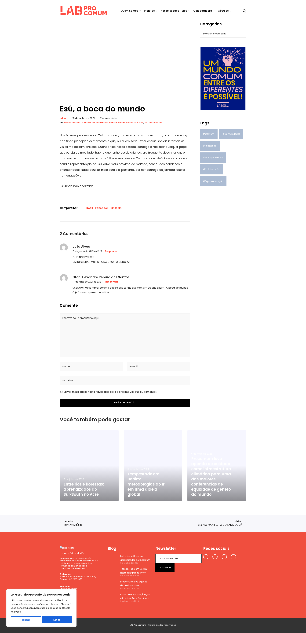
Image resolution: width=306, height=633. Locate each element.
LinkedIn (116, 208)
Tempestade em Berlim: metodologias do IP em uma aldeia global (133, 571)
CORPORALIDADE (153, 122)
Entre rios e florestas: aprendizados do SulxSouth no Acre (135, 558)
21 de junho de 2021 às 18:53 (87, 251)
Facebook (101, 208)
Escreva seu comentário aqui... (81, 318)
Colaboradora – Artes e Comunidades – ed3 (117, 122)
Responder (111, 251)
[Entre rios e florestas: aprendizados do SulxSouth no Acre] (112, 559)
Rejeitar (26, 619)
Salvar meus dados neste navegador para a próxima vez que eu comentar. (110, 392)
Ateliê (87, 122)
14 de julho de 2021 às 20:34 (88, 282)
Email (89, 208)
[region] (41, 608)
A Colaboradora (73, 122)
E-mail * (134, 366)
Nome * (67, 366)
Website (67, 380)
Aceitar (57, 619)
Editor (63, 118)
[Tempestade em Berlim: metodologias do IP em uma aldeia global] (112, 572)
